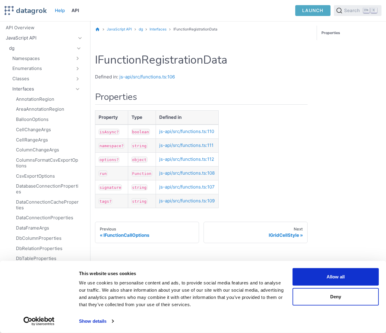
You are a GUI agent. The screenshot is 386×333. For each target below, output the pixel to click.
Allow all (336, 276)
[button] (46, 58)
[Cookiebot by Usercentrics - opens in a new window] (39, 321)
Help (60, 10)
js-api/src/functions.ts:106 (147, 77)
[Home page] (97, 29)
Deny (335, 296)
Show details (92, 321)
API (75, 10)
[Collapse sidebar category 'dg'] (79, 48)
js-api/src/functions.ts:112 (186, 159)
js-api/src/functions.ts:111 (186, 145)
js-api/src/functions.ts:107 (187, 187)
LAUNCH (312, 10)
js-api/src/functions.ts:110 (186, 131)
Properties (330, 32)
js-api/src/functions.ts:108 (187, 173)
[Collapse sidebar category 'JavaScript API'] (80, 38)
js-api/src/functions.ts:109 (187, 201)
